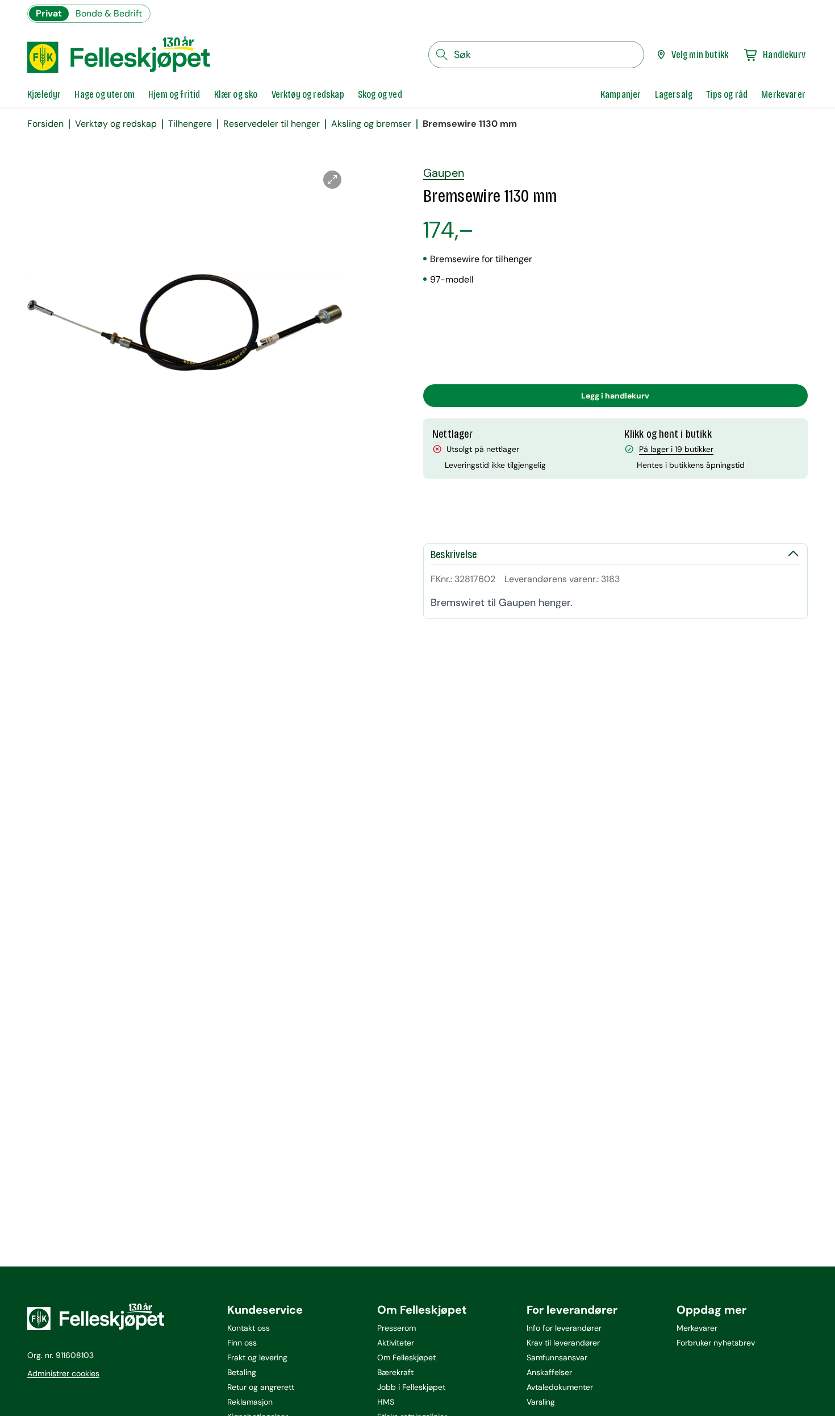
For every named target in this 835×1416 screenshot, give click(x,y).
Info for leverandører (564, 1328)
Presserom (396, 1328)
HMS (385, 1402)
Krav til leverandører (563, 1343)
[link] (621, 94)
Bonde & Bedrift (109, 13)
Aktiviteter (395, 1343)
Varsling (541, 1402)
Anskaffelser (549, 1372)
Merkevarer (697, 1328)
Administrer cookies (63, 1373)
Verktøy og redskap (116, 124)
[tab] (44, 94)
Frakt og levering (257, 1357)
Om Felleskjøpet (406, 1357)
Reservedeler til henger (271, 124)
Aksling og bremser (371, 124)
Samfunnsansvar (557, 1357)
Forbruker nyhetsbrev (716, 1343)
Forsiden (45, 124)
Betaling (241, 1372)
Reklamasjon (250, 1402)
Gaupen (443, 173)
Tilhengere (190, 124)
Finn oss (242, 1343)
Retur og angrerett (260, 1387)
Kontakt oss (248, 1328)
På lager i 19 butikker (676, 449)
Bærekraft (395, 1372)
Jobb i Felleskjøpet (411, 1387)
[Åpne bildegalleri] (332, 180)
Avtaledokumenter (560, 1387)
